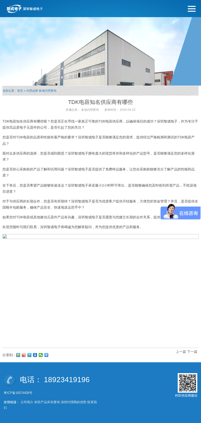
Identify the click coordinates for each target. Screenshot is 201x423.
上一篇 (181, 352)
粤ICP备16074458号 (18, 393)
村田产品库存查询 (47, 402)
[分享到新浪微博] (24, 355)
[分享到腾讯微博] (29, 355)
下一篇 (192, 352)
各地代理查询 (47, 90)
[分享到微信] (41, 355)
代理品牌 (32, 90)
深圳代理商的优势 (73, 402)
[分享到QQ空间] (18, 355)
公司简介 (27, 402)
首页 (20, 90)
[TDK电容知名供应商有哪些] (100, 288)
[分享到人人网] (35, 355)
